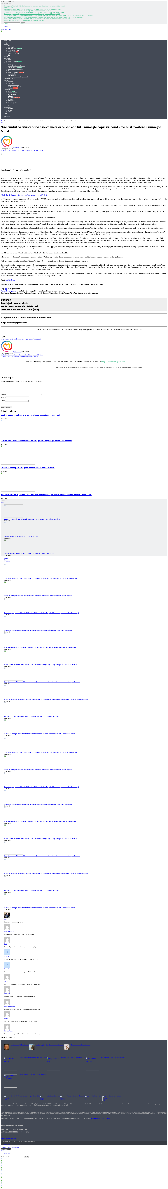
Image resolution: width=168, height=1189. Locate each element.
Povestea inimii (8, 7)
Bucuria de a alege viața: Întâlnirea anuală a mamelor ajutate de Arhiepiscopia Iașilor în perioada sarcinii (39, 734)
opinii (5, 113)
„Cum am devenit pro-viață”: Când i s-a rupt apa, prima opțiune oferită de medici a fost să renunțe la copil (40, 578)
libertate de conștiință (10, 78)
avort (9, 45)
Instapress (7, 993)
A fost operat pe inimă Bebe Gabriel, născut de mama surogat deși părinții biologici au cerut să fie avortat (40, 665)
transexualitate (12, 104)
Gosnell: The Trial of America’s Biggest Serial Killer (25, 1096)
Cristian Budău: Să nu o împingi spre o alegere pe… (21, 536)
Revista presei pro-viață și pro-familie (18, 77)
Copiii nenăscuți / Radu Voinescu (20, 1045)
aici (6, 289)
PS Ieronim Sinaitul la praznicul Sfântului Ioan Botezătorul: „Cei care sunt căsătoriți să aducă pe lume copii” (46, 495)
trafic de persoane (12, 102)
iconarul (6, 956)
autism (9, 59)
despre (6, 42)
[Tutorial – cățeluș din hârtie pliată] (62, 1100)
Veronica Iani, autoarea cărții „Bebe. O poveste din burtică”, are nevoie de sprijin (31, 716)
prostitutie (10, 99)
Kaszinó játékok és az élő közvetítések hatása (73, 1057)
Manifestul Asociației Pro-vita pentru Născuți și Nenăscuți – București (30, 415)
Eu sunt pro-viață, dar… (115, 1096)
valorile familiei (12, 74)
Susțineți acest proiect (8, 291)
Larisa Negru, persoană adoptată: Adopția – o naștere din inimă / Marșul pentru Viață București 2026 (32, 14)
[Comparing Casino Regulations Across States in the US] (10, 1087)
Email (3, 400)
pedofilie (10, 96)
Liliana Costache (8, 931)
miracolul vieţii (13, 51)
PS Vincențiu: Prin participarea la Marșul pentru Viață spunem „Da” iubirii (24, 20)
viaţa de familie (12, 75)
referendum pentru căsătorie (15, 69)
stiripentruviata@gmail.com (113, 362)
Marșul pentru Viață (13, 50)
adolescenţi (11, 64)
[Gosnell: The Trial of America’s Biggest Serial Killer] (6, 1100)
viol (9, 55)
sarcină (6, 44)
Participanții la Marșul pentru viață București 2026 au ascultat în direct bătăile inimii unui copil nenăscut (32, 9)
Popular (6, 560)
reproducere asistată (13, 85)
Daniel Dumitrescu (9, 1006)
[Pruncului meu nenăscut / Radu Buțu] (66, 1049)
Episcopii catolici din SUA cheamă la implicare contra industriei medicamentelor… (32, 519)
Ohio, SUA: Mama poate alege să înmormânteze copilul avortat (28, 468)
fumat (9, 111)
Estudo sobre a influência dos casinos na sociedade (33, 1057)
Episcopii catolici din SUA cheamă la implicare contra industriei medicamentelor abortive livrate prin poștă (41, 647)
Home (2, 121)
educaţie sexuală (12, 92)
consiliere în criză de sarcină (14, 339)
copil (26, 339)
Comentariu (4, 394)
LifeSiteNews (10, 280)
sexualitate (7, 89)
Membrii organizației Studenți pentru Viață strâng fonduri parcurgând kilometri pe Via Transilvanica (38, 630)
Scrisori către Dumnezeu (53, 1096)
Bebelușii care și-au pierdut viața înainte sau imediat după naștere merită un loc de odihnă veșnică (38, 596)
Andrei (6, 1018)
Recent (6, 558)
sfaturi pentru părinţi (16, 72)
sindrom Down (15, 61)
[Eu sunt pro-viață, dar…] (105, 1100)
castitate (11, 91)
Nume (3, 397)
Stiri (5, 919)
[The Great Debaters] (87, 1100)
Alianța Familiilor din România (16, 66)
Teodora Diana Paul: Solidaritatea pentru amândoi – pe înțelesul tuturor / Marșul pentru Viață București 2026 (34, 12)
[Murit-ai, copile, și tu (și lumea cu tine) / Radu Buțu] (31, 1049)
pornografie (14, 97)
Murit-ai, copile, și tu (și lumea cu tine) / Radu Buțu (50, 1045)
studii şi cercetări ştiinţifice (15, 86)
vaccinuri (13, 88)
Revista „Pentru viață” (14, 53)
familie (6, 63)
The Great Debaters (97, 1096)
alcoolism (10, 108)
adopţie (6, 56)
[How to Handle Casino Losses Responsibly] (92, 1070)
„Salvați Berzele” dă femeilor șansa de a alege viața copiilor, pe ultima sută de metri (36, 441)
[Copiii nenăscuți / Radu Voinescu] (6, 1049)
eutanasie (10, 81)
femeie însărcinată (35, 339)
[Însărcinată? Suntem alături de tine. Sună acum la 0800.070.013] (24, 195)
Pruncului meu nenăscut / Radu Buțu (81, 1045)
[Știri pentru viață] (6, 29)
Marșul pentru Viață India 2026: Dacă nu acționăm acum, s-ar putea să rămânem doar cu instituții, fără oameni (34, 6)
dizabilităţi (7, 58)
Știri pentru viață (17, 147)
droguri (10, 110)
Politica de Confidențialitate (9, 1138)
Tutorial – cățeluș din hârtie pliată (76, 1096)
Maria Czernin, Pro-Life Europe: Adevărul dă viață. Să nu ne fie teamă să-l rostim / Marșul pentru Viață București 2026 (37, 18)
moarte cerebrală (12, 83)
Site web (3, 404)
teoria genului (11, 100)
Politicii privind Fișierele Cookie (100, 1118)
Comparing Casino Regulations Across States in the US (34, 1074)
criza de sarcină (15, 48)
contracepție (11, 47)
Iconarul (6, 969)
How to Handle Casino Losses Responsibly (113, 1057)
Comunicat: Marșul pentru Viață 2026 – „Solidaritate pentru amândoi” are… (29, 554)
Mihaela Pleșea (8, 1031)
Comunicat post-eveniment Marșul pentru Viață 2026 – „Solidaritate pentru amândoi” (27, 10)
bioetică (6, 80)
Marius (6, 981)
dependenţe (7, 107)
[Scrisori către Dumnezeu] (42, 1100)
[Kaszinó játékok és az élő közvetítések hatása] (53, 1070)
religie (9, 70)
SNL (5, 944)
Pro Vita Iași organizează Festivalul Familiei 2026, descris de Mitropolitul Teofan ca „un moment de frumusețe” (41, 613)
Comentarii (7, 561)
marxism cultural (15, 67)
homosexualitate (12, 94)
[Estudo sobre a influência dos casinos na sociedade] (10, 1070)
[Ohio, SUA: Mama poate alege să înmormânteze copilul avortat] (18, 464)
